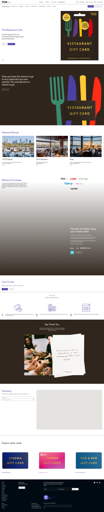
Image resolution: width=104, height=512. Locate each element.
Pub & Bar (4, 499)
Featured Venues (42, 6)
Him (3, 482)
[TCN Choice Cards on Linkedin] (99, 482)
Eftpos (4, 494)
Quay (72, 159)
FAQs (95, 2)
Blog (87, 2)
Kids (3, 491)
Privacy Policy (34, 503)
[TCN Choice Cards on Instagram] (97, 482)
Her (3, 483)
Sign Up (74, 489)
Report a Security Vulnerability (49, 503)
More (3, 165)
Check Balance (82, 2)
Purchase (90, 6)
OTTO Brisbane (41, 159)
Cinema (41, 2)
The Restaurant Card (6, 6)
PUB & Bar (53, 2)
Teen (3, 489)
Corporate (91, 2)
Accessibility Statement (36, 506)
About (77, 2)
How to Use (27, 6)
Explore (54, 6)
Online (4, 485)
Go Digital (21, 6)
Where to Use (14, 6)
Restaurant (61, 2)
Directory (49, 6)
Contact (98, 2)
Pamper (47, 2)
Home (3, 488)
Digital (11, 289)
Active (3, 486)
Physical (4, 289)
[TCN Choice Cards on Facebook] (94, 482)
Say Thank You (34, 6)
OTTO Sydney (7, 159)
